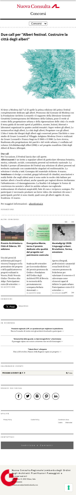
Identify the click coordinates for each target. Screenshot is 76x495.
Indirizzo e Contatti (37, 445)
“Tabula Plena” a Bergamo (37, 349)
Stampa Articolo (23, 306)
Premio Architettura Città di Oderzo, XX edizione (11, 246)
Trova (70, 373)
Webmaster (68, 422)
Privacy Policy (7, 419)
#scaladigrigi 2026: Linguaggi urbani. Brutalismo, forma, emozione (62, 247)
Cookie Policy (35, 419)
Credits (60, 422)
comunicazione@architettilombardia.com (25, 485)
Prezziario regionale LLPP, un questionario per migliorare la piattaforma (37, 329)
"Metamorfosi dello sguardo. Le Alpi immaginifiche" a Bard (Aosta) (37, 339)
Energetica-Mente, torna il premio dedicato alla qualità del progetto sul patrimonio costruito (38, 249)
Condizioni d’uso (63, 419)
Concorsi (38, 14)
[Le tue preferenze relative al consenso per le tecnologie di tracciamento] (69, 488)
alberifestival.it (36, 204)
